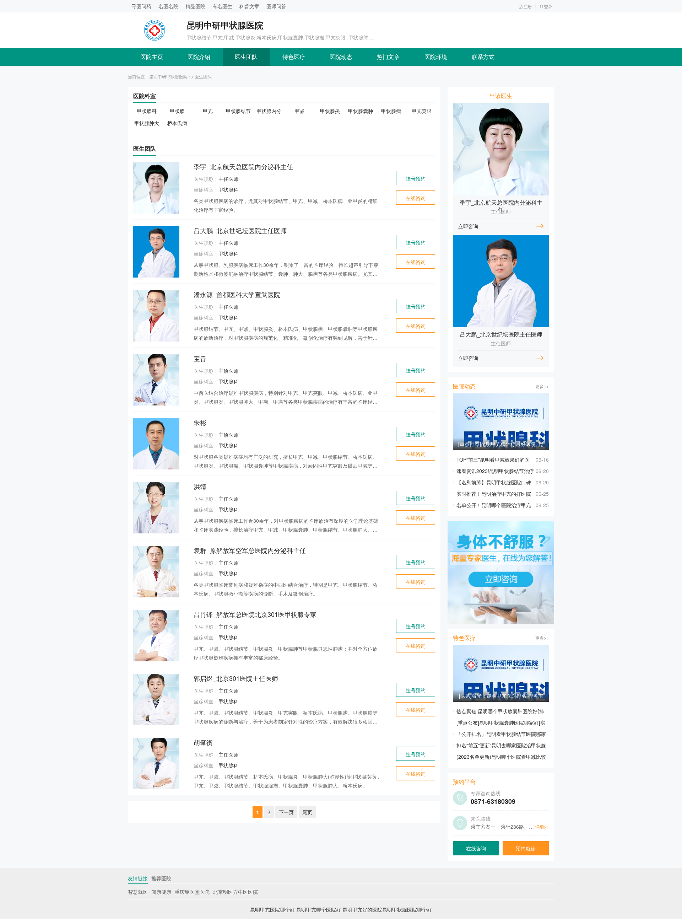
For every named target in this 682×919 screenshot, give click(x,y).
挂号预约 (416, 178)
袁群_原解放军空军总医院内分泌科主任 (250, 550)
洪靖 (200, 486)
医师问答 (276, 6)
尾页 (307, 812)
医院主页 (151, 57)
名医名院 (168, 6)
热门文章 (388, 57)
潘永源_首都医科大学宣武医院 (237, 294)
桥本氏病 (177, 123)
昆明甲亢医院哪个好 (272, 909)
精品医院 (195, 6)
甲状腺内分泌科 (268, 111)
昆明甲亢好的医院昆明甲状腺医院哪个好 (387, 909)
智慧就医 (138, 891)
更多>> (542, 386)
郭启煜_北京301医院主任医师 (236, 678)
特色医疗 (293, 57)
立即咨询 (468, 226)
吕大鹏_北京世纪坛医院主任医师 (240, 230)
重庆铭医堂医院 (192, 891)
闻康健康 (161, 891)
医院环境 (435, 57)
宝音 (200, 358)
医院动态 (341, 57)
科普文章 (249, 6)
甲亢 (208, 110)
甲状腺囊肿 (360, 110)
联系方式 (483, 57)
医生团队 (246, 57)
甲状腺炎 (330, 110)
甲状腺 (177, 110)
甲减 (299, 110)
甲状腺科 (147, 110)
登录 (548, 6)
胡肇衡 (203, 742)
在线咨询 (416, 197)
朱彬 (200, 422)
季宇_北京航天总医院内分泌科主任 (243, 166)
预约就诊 (526, 848)
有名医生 (222, 6)
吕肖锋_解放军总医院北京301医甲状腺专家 (255, 614)
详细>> (542, 826)
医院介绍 (199, 57)
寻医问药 (141, 6)
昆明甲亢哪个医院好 (318, 909)
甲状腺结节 (238, 110)
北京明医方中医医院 (235, 891)
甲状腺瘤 (391, 110)
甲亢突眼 (422, 110)
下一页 (286, 812)
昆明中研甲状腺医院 (168, 76)
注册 (527, 6)
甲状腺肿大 (146, 123)
